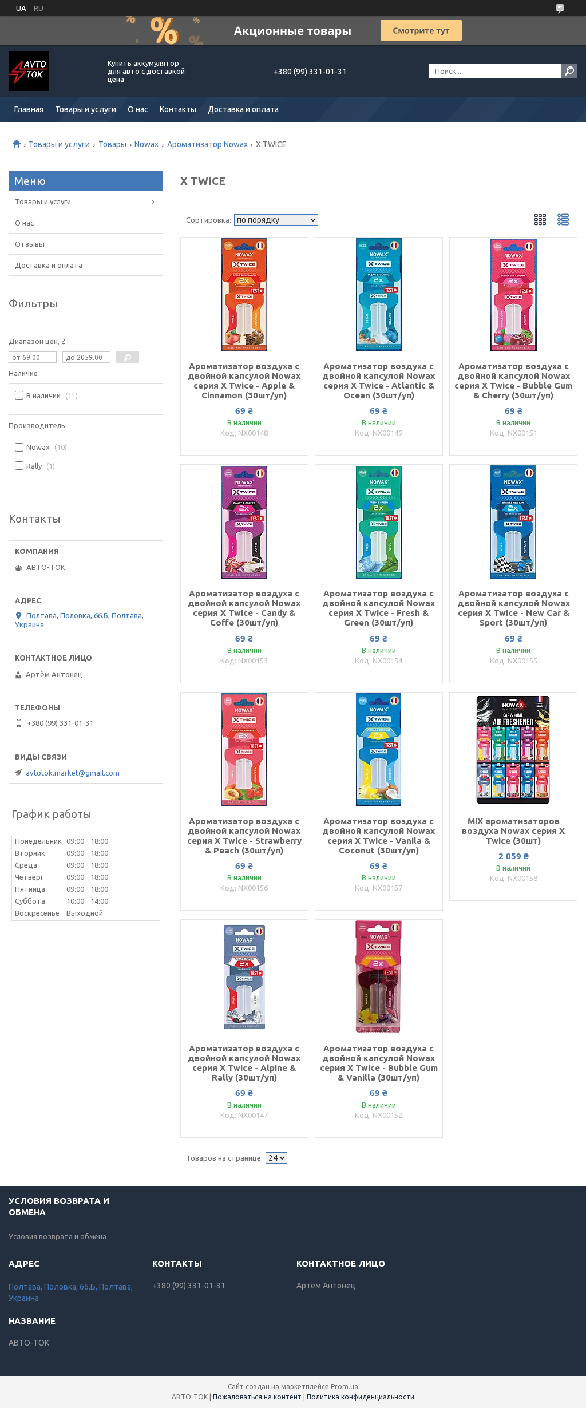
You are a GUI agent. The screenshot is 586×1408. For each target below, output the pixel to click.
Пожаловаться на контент (257, 1397)
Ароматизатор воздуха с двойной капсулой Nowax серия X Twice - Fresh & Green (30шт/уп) (378, 607)
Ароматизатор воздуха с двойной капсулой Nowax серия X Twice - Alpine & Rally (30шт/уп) (244, 1062)
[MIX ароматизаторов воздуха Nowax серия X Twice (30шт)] (513, 750)
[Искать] (569, 71)
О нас (138, 109)
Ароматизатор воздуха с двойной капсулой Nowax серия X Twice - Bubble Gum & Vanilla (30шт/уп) (379, 1062)
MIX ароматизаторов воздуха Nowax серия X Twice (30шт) (513, 830)
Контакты (178, 109)
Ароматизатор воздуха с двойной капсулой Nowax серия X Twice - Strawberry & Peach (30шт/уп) (244, 835)
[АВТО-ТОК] (51, 71)
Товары (112, 144)
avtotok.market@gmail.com (73, 773)
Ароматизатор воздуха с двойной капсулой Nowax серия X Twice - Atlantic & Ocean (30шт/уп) (378, 380)
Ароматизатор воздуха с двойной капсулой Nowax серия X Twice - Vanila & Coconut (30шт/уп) (378, 835)
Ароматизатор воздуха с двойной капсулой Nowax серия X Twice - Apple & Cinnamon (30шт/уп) (244, 380)
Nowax (146, 144)
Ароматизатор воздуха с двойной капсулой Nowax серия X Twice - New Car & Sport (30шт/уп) (513, 607)
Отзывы (30, 244)
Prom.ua (344, 1386)
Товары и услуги (85, 109)
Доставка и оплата (243, 109)
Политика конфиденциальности (360, 1397)
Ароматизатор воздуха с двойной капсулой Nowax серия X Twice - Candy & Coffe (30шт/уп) (244, 607)
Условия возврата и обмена (57, 1236)
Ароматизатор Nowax (207, 144)
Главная (28, 109)
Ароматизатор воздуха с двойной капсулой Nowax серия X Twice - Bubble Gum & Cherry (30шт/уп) (513, 380)
